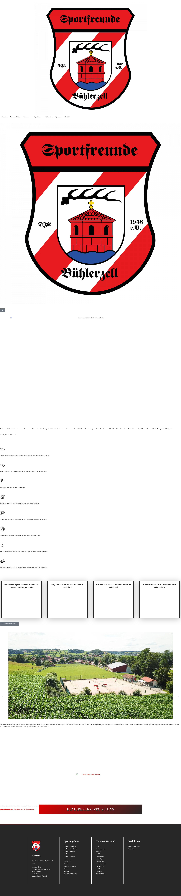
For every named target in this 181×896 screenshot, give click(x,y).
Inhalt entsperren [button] (5, 809)
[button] (2, 697)
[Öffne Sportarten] (42, 117)
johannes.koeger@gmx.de (39, 876)
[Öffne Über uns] (30, 117)
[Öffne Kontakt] (71, 117)
